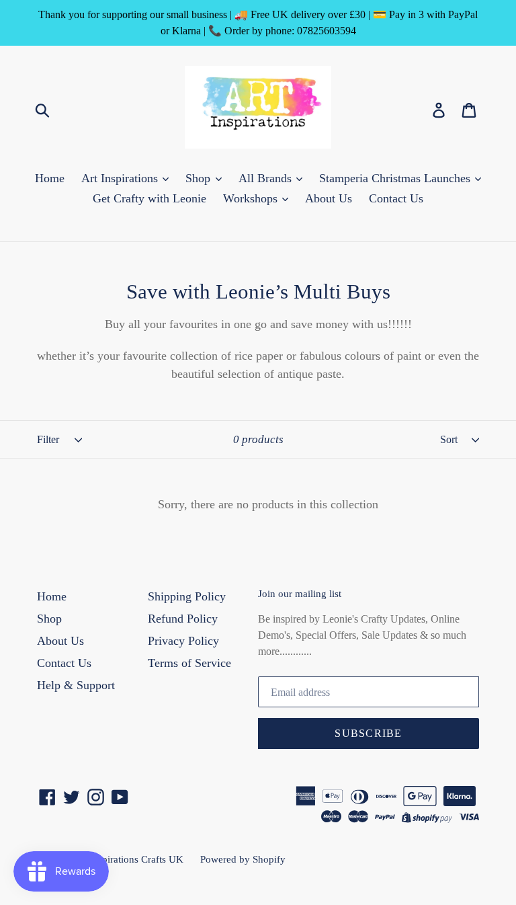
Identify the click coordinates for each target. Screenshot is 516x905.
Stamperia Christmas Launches (396, 178)
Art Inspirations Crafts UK (128, 859)
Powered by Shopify (243, 859)
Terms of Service (189, 663)
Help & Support (76, 685)
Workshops (252, 198)
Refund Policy (183, 618)
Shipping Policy (187, 596)
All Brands (267, 178)
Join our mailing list (299, 593)
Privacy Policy (183, 640)
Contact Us (396, 198)
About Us (328, 198)
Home (49, 178)
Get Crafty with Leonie (149, 198)
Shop (199, 178)
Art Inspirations (121, 178)
